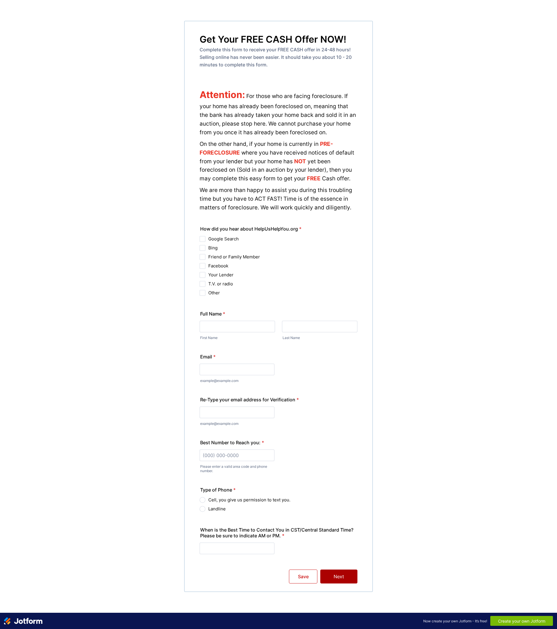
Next (339, 576)
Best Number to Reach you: (232, 442)
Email (208, 357)
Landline (217, 509)
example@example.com (219, 380)
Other (214, 293)
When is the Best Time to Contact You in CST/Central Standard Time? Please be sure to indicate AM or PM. (276, 533)
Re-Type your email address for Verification (249, 400)
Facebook (218, 266)
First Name (209, 338)
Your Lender (221, 275)
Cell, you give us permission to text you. (249, 500)
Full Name (212, 314)
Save (303, 576)
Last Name (291, 338)
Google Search (223, 239)
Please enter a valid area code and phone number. (233, 468)
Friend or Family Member (234, 257)
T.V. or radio (220, 284)
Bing (213, 248)
